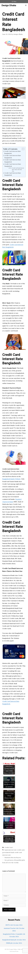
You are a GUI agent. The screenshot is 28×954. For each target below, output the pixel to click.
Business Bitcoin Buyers (13, 857)
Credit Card (9, 847)
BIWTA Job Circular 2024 (14, 925)
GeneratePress (14, 951)
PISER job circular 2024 (14, 943)
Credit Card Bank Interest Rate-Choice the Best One (18, 169)
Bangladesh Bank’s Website (11, 479)
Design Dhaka (9, 5)
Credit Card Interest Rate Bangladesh (12, 152)
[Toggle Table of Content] (22, 149)
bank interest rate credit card (14, 850)
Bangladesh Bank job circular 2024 (14, 940)
